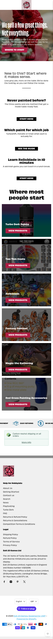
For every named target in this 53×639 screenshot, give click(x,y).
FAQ (5, 513)
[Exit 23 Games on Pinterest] (17, 582)
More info (26, 442)
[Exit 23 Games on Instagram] (11, 582)
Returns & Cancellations (15, 520)
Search (6, 499)
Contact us (8, 495)
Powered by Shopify (26, 619)
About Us (7, 488)
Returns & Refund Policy (15, 517)
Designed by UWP (37, 616)
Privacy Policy (10, 545)
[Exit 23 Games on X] (24, 582)
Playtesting (9, 506)
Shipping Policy (10, 534)
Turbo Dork (8, 509)
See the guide (26, 148)
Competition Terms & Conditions (19, 524)
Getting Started (11, 492)
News (6, 502)
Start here (26, 118)
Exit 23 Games (21, 616)
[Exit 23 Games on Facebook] (4, 582)
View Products (18, 230)
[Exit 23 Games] (26, 5)
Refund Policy (10, 538)
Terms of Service (11, 541)
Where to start (14, 49)
